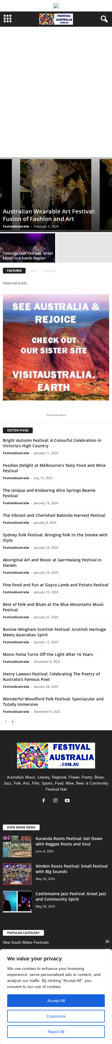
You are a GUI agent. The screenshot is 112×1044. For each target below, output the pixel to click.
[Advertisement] (56, 98)
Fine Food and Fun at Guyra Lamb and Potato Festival (55, 585)
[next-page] (13, 722)
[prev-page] (6, 722)
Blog (84, 33)
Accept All (56, 1000)
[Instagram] (57, 801)
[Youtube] (68, 801)
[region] (56, 996)
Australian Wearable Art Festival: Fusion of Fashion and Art (49, 215)
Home (34, 271)
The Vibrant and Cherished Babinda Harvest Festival (54, 515)
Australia (44, 33)
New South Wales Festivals (26, 942)
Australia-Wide (66, 33)
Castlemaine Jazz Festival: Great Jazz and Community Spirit (71, 896)
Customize (56, 1016)
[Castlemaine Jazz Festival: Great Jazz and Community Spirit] (17, 901)
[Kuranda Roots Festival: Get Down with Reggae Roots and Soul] (17, 846)
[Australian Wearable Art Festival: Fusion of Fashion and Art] (56, 194)
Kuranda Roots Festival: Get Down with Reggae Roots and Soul (69, 841)
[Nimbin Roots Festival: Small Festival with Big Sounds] (17, 874)
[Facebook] (45, 801)
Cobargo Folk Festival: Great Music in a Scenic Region (28, 256)
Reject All (56, 1031)
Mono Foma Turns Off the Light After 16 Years (48, 654)
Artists (27, 33)
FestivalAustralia (16, 226)
